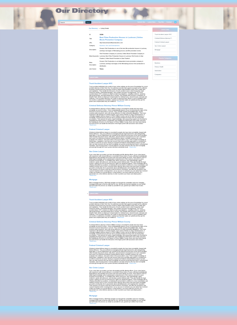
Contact (169, 22)
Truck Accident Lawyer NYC (163, 34)
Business (157, 63)
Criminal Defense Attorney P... (163, 38)
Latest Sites (151, 22)
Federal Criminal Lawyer (162, 42)
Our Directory (93, 28)
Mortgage (157, 49)
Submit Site (141, 22)
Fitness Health (159, 67)
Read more (120, 101)
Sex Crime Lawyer (160, 46)
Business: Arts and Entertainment (109, 45)
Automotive (158, 70)
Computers (158, 74)
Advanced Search (97, 22)
